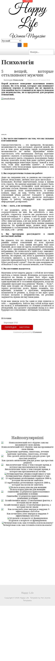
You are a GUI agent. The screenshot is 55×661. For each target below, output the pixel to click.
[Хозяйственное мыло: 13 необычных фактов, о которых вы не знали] (27, 501)
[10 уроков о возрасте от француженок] (27, 518)
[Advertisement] (27, 364)
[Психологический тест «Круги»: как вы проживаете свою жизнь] (27, 443)
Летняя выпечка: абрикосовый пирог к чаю (28, 476)
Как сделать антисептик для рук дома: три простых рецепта (27, 461)
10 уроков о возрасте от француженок (28, 520)
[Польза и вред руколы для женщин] (27, 487)
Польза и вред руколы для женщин (27, 489)
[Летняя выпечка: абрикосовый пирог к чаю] (28, 473)
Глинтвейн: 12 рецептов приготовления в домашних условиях (27, 497)
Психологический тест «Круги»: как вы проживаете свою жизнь (27, 448)
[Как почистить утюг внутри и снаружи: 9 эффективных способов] (27, 510)
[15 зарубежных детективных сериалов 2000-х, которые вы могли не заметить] (27, 479)
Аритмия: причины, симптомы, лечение (27, 453)
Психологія (18, 80)
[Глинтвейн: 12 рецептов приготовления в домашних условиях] (27, 492)
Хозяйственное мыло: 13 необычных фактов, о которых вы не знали (27, 505)
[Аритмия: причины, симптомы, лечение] (27, 451)
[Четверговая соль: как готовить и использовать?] (27, 522)
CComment (37, 332)
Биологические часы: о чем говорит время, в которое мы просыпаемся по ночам (27, 470)
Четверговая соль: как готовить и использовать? (27, 525)
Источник (6, 318)
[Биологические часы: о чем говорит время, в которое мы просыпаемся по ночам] (27, 465)
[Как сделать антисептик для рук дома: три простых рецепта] (27, 457)
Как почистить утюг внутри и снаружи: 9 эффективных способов (27, 514)
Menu (4, 52)
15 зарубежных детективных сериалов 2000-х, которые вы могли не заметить (27, 483)
